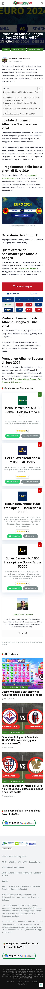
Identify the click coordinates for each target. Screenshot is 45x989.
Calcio (4, 873)
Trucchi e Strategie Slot (10, 687)
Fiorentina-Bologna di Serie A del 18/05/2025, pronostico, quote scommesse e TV (20, 740)
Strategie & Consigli (19, 889)
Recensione (32, 536)
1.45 (38, 310)
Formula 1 (28, 873)
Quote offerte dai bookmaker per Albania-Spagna (20, 104)
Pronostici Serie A (17, 732)
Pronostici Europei (34, 49)
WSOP (4, 862)
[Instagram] (26, 633)
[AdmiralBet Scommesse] (22, 500)
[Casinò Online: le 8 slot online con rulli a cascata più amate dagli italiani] (22, 673)
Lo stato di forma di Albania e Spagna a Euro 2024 (21, 93)
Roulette (5, 889)
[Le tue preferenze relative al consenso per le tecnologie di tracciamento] (41, 985)
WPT (25, 862)
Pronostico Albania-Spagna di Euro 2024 (20, 114)
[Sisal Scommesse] (22, 404)
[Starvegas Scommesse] (22, 555)
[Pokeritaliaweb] (23, 3)
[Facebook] (19, 633)
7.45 (19, 310)
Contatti (19, 981)
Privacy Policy (7, 848)
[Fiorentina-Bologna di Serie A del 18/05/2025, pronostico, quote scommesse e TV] (22, 718)
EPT (19, 862)
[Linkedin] (22, 633)
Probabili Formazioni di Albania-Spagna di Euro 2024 (22, 110)
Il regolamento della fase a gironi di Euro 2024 (22, 98)
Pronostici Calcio (18, 49)
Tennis (19, 873)
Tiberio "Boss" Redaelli (20, 59)
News (4, 886)
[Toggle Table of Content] (38, 89)
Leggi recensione (32, 436)
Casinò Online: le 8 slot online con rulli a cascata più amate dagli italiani (22, 693)
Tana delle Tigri (35, 862)
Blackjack (36, 886)
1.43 (38, 304)
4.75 (29, 304)
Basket (11, 873)
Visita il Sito (14, 436)
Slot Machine (14, 886)
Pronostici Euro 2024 (22, 642)
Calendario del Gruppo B (14, 100)
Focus (6, 49)
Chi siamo (10, 981)
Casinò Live (26, 886)
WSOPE (12, 862)
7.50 (19, 304)
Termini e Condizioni (31, 981)
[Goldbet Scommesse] (22, 454)
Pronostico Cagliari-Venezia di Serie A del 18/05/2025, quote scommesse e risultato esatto (22, 788)
